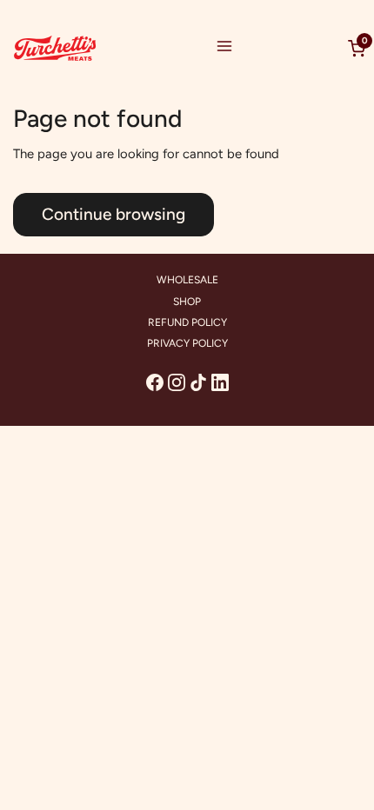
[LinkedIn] (220, 382)
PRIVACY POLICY (187, 343)
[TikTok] (198, 382)
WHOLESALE (187, 280)
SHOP (187, 301)
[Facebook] (155, 382)
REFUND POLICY (187, 322)
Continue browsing (113, 214)
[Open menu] (224, 48)
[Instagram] (176, 382)
